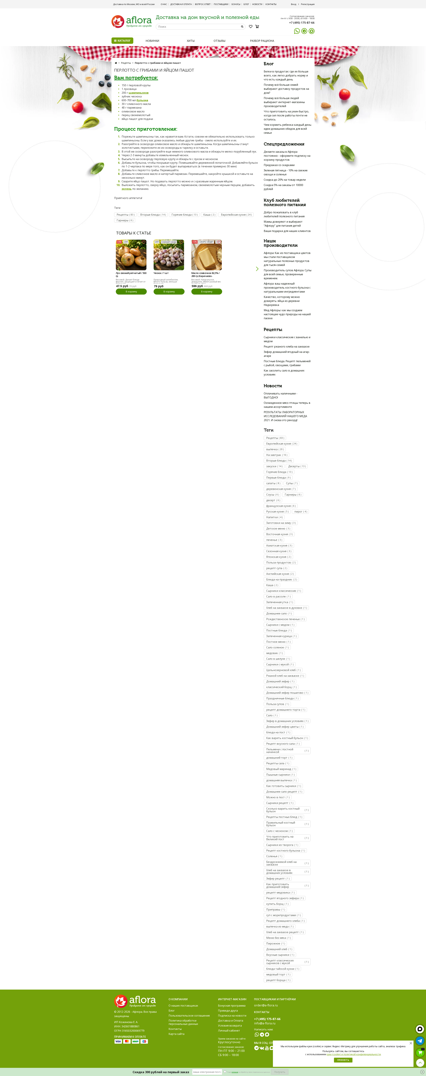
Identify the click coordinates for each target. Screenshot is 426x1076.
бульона (142, 100)
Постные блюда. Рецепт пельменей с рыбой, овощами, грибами (287, 363)
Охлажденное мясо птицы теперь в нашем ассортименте (287, 405)
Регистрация (308, 4)
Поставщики (221, 4)
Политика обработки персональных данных (183, 1022)
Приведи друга (228, 1010)
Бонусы (236, 4)
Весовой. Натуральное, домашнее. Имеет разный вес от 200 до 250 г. (206, 281)
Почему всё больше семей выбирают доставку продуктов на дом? (286, 89)
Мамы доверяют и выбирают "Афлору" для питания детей (283, 223)
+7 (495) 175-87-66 (302, 22)
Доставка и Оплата (181, 4)
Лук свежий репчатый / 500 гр (131, 275)
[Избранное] (251, 27)
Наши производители (281, 243)
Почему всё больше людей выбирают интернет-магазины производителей (284, 102)
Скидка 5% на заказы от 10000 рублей (283, 187)
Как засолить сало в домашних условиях (284, 372)
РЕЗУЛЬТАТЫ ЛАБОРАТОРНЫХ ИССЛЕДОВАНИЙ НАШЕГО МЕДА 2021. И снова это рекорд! (285, 416)
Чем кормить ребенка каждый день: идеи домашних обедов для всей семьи (288, 129)
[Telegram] (304, 31)
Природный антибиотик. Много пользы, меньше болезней (166, 281)
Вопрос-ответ (203, 4)
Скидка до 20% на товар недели (285, 179)
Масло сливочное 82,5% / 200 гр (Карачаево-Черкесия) (205, 275)
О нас (164, 4)
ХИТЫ (191, 41)
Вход (293, 4)
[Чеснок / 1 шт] (169, 255)
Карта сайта (176, 1034)
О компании (178, 999)
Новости (257, 4)
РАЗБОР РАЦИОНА (262, 41)
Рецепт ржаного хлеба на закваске (287, 346)
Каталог (124, 40)
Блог (246, 4)
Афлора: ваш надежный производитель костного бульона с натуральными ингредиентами (287, 287)
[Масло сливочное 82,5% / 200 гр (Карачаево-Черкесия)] (206, 255)
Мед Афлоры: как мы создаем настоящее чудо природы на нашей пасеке (287, 314)
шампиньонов (139, 93)
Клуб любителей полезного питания (285, 202)
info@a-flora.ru (265, 1023)
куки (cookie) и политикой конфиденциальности (354, 1054)
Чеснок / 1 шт (161, 273)
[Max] (312, 31)
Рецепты (126, 62)
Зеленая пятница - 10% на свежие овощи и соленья (286, 172)
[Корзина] (258, 26)
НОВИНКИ (152, 41)
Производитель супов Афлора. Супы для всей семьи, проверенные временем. (287, 274)
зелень (127, 189)
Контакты (271, 4)
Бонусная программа (231, 1005)
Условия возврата (230, 1025)
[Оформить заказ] (420, 1053)
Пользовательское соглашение (189, 1015)
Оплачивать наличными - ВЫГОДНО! (280, 395)
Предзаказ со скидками (279, 165)
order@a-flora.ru (266, 1005)
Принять (343, 1060)
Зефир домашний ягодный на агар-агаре (287, 354)
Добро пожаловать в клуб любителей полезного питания (284, 214)
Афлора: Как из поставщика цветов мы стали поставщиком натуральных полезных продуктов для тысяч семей (287, 259)
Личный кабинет (229, 1030)
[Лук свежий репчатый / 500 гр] (131, 255)
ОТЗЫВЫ (219, 41)
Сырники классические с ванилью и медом (287, 339)
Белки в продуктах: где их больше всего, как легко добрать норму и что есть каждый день (286, 75)
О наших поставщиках (183, 1005)
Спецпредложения (284, 144)
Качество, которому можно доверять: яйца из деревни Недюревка (282, 301)
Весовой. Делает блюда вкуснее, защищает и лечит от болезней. (130, 281)
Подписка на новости (232, 1015)
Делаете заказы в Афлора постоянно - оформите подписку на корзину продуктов (287, 156)
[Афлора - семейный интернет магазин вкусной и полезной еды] (131, 21)
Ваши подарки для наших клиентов (287, 231)
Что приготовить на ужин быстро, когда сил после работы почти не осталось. (286, 115)
